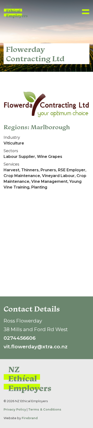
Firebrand (30, 418)
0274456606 (20, 338)
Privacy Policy (15, 409)
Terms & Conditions (44, 409)
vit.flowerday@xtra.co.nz (35, 347)
